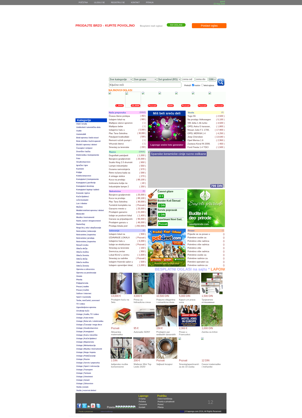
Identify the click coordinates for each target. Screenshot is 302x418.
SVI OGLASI (176, 25)
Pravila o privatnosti (166, 402)
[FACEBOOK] (79, 407)
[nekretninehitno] (167, 265)
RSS (182, 411)
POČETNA (83, 2)
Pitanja (161, 407)
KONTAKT (135, 2)
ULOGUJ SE (99, 2)
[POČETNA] (91, 79)
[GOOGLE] (88, 407)
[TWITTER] (84, 407)
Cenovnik (143, 404)
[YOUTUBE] (93, 407)
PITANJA (150, 2)
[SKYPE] (98, 407)
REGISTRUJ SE (118, 2)
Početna (142, 402)
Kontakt (142, 407)
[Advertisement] (151, 51)
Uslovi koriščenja (165, 399)
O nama (142, 399)
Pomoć (161, 404)
